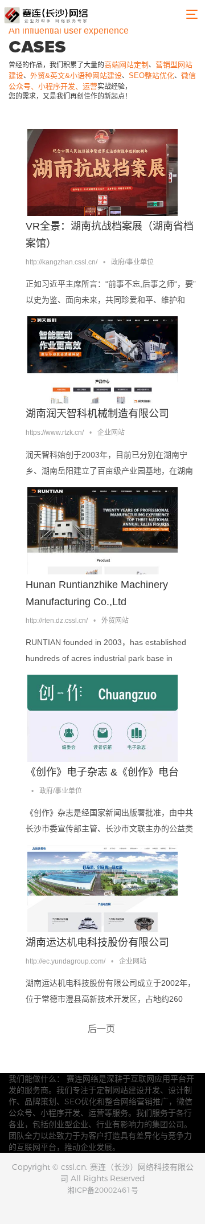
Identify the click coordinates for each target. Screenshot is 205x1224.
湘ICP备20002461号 (102, 1189)
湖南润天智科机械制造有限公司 (97, 413)
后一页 (101, 1029)
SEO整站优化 (151, 75)
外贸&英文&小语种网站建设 (76, 75)
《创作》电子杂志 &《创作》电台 (102, 772)
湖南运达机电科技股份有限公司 (97, 942)
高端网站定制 (126, 64)
